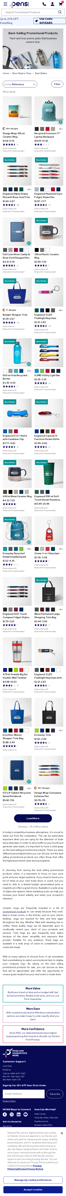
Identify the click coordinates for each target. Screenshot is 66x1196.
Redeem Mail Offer (43, 1125)
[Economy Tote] (48, 712)
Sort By (7, 84)
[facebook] (5, 1115)
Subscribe (55, 1093)
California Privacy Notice (28, 1169)
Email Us (7, 1069)
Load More (33, 818)
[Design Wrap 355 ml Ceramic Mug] (17, 110)
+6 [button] (60, 310)
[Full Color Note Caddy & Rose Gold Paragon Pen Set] (17, 231)
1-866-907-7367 (18, 1073)
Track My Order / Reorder (46, 1117)
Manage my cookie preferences (33, 1180)
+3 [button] (28, 371)
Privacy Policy (9, 1101)
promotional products (14, 911)
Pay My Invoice (41, 1121)
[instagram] (12, 1115)
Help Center (40, 1114)
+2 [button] (60, 129)
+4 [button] (28, 549)
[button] (37, 129)
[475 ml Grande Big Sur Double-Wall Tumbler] (17, 651)
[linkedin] (19, 1115)
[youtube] (26, 1115)
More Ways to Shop (21, 73)
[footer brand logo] (15, 1053)
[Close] (62, 1133)
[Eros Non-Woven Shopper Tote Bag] (17, 712)
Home (6, 73)
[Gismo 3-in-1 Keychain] (48, 530)
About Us (7, 1126)
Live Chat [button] (7, 1066)
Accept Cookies (33, 1189)
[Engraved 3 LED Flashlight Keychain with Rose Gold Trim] (48, 651)
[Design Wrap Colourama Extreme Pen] (48, 770)
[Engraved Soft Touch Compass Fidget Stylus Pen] (17, 591)
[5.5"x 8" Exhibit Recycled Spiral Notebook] (17, 770)
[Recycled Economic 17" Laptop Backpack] (48, 110)
